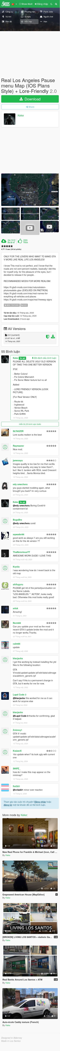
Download (32, 99)
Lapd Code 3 (19, 694)
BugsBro (17, 519)
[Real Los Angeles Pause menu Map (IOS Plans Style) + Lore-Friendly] (30, 189)
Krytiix (16, 566)
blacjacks (18, 658)
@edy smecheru (21, 505)
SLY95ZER (18, 431)
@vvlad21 (18, 789)
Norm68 (17, 622)
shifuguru (18, 584)
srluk (15, 608)
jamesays (18, 460)
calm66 (16, 643)
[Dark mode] (51, 4)
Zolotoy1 (17, 729)
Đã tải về (11, 242)
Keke (21, 115)
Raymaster (18, 445)
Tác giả (22, 358)
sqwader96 (18, 534)
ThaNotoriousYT (21, 552)
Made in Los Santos (11, 1040)
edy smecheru (20, 484)
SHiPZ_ (16, 768)
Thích (25, 242)
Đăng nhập (40, 801)
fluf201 (16, 786)
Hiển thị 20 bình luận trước (30, 424)
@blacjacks (19, 698)
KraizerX (17, 750)
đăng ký (8, 804)
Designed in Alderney (11, 1037)
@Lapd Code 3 (20, 715)
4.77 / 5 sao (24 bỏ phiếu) (11, 249)
